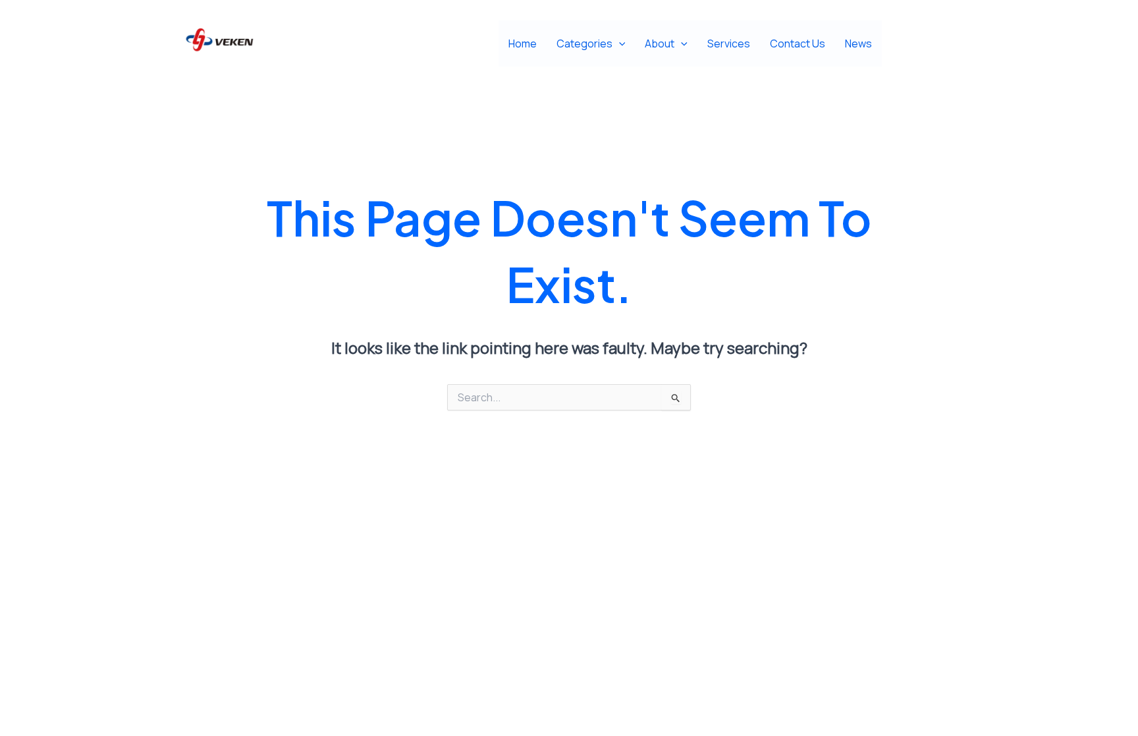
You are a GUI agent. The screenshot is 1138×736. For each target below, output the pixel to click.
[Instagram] (959, 44)
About (659, 43)
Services (728, 43)
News (858, 43)
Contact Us (797, 43)
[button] (619, 43)
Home (522, 43)
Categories (584, 43)
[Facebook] (900, 44)
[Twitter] (930, 44)
